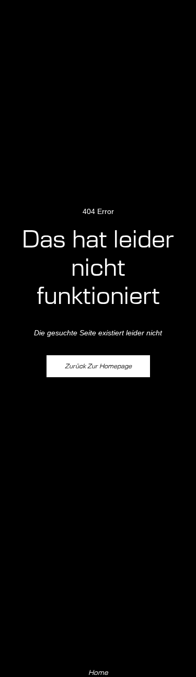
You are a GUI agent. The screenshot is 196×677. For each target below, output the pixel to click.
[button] (178, 24)
